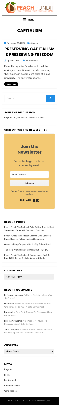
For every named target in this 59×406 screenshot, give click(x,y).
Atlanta (34, 43)
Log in (7, 375)
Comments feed (12, 385)
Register (8, 369)
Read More (11, 84)
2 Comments (32, 60)
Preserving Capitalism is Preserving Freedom (29, 51)
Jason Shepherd (11, 329)
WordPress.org (10, 391)
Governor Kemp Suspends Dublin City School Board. (27, 244)
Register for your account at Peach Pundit (24, 117)
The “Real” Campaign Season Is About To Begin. (26, 250)
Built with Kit (29, 200)
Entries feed (10, 380)
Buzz (6, 312)
